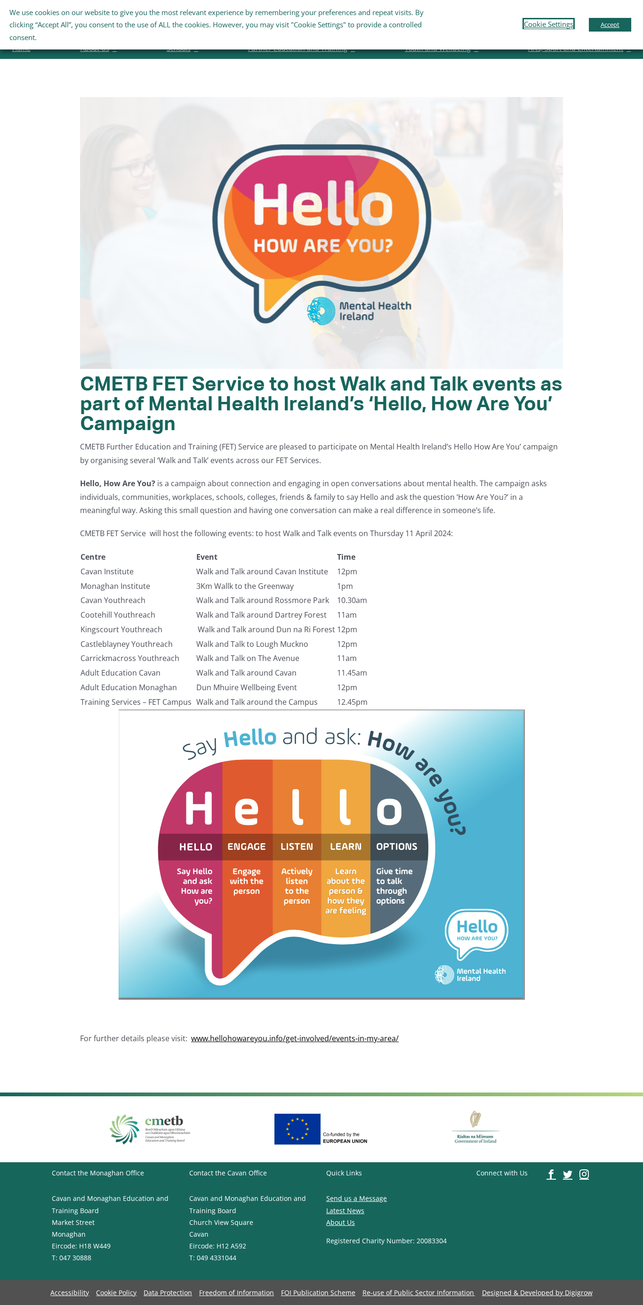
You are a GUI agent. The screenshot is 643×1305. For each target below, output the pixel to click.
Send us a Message (356, 1198)
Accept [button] (610, 24)
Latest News (345, 1210)
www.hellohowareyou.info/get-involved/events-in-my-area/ (295, 1038)
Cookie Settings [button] (548, 24)
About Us (340, 1222)
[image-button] (150, 1114)
